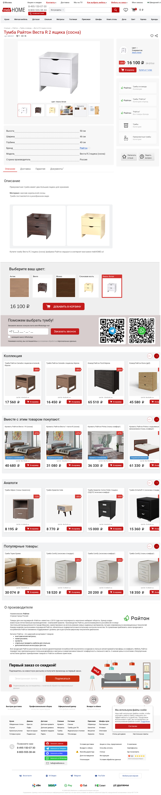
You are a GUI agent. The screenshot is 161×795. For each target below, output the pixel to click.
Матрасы (60, 728)
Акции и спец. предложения (111, 744)
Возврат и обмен (86, 748)
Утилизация (84, 759)
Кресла (29, 724)
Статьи (102, 752)
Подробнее (145, 721)
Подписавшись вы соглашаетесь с (43, 687)
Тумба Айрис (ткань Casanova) (17, 490)
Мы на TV (78, 2)
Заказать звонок (65, 331)
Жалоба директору (87, 752)
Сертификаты (132, 748)
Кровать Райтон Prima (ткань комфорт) (104, 427)
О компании (132, 744)
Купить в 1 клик (145, 70)
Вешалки (91, 731)
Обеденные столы (16, 724)
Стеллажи (103, 731)
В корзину (129, 70)
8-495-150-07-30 (37, 6)
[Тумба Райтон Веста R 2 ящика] (38, 110)
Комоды (60, 734)
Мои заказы (137, 2)
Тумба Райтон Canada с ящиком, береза (62, 363)
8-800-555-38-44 (37, 10)
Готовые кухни (15, 734)
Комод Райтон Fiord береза (99, 363)
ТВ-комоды (72, 734)
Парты (43, 734)
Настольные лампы (140, 734)
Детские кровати (47, 724)
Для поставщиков (87, 756)
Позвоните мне (38, 13)
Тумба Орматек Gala (54, 490)
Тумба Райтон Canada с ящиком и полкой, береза (22, 364)
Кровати (60, 724)
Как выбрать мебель (96, 2)
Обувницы (92, 724)
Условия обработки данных (110, 759)
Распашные (103, 724)
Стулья (12, 728)
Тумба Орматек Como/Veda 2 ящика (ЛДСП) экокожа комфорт (103, 491)
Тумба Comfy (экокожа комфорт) (101, 553)
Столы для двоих (119, 734)
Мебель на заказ (118, 2)
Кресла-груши (32, 731)
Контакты (50, 2)
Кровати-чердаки (47, 731)
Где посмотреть (133, 752)
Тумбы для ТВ (73, 728)
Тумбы (60, 731)
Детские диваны (47, 728)
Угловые (102, 728)
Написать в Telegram (58, 748)
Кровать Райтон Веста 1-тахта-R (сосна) (62, 427)
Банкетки (91, 728)
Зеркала (91, 734)
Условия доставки (87, 744)
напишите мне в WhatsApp (22, 337)
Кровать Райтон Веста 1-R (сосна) (19, 427)
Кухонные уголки (16, 731)
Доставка (65, 2)
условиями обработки (48, 341)
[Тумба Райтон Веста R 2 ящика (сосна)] (24, 110)
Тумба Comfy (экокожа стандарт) (60, 553)
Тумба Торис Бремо (13, 553)
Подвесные (31, 734)
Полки (101, 734)
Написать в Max (56, 753)
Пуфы (29, 728)
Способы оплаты (106, 748)
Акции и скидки (34, 2)
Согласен (132, 726)
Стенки (70, 724)
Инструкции (104, 756)
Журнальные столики (76, 731)
